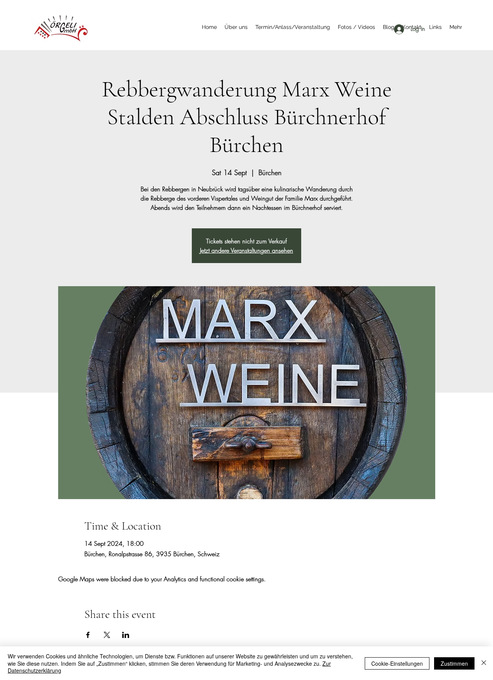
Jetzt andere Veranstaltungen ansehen (246, 250)
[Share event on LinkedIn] (125, 635)
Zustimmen (454, 663)
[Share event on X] (107, 635)
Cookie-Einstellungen (397, 663)
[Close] (483, 663)
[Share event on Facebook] (88, 635)
